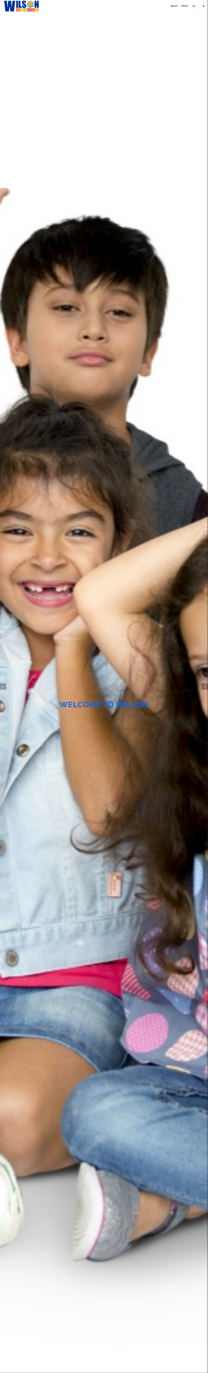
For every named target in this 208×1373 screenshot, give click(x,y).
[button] (3, 686)
